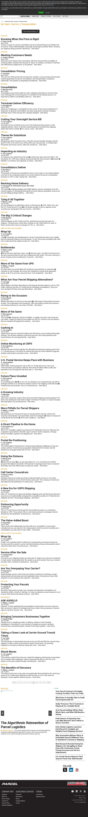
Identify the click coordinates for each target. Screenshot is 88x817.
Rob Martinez (7, 218)
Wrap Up (6, 231)
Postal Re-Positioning (13, 440)
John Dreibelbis (8, 362)
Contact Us (5, 801)
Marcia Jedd (7, 458)
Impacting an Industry (14, 151)
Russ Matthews (8, 346)
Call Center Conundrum (14, 472)
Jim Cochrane (7, 378)
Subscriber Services (25, 791)
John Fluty (6, 73)
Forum (39, 791)
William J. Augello (8, 266)
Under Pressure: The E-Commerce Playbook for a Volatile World (70, 705)
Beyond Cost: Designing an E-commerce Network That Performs (23, 727)
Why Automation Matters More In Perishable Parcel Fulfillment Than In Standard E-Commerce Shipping (70, 737)
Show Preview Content (29, 31)
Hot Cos (65, 16)
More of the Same (11, 311)
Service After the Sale (13, 552)
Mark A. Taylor (7, 202)
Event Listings (6, 798)
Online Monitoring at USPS (16, 343)
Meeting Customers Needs (16, 55)
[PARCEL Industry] (10, 784)
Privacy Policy (50, 5)
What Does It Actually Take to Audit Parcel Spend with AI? (70, 699)
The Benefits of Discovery (16, 667)
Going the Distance (12, 456)
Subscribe (18, 794)
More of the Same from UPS (17, 263)
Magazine (35, 16)
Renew (18, 798)
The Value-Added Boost (15, 520)
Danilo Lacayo (21, 186)
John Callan (30, 186)
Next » (48, 682)
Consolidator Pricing (13, 71)
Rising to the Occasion (14, 295)
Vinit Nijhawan (7, 105)
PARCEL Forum (46, 16)
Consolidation (9, 87)
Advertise (4, 794)
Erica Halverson (8, 426)
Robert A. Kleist (8, 474)
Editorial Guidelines (7, 805)
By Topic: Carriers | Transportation (18, 24)
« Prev (14, 682)
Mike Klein (6, 394)
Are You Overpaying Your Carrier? (20, 568)
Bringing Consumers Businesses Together (25, 616)
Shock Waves (8, 651)
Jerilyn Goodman (8, 57)
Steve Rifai (6, 491)
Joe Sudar (6, 282)
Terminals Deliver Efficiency (17, 103)
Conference (39, 794)
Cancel (18, 803)
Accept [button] (41, 12)
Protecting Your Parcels (15, 584)
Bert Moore (6, 170)
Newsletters (19, 796)
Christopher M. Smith (10, 186)
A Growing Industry (12, 392)
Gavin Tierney (7, 41)
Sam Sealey (7, 734)
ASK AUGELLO (9, 600)
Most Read (56, 688)
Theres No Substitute (13, 135)
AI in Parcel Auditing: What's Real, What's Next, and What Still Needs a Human (70, 712)
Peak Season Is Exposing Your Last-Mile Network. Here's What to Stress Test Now (70, 720)
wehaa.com (83, 802)
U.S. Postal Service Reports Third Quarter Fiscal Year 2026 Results (69, 757)
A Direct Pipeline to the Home (18, 424)
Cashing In (7, 327)
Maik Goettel (7, 507)
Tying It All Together (12, 199)
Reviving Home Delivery (14, 183)
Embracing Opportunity (14, 504)
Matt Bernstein (8, 89)
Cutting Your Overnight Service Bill (21, 119)
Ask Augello (5, 597)
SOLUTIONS (56, 16)
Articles (4, 36)
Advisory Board (40, 796)
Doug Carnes (7, 571)
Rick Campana (7, 314)
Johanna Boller (8, 555)
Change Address (20, 801)
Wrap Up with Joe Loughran (11, 228)
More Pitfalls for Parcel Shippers (20, 408)
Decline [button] (48, 12)
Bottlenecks (8, 247)
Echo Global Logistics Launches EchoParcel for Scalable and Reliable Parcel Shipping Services (69, 729)
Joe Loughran (7, 122)
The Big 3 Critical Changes (16, 215)
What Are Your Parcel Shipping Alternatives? (27, 279)
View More (35, 49)
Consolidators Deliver (13, 167)
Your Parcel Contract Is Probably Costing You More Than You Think (69, 692)
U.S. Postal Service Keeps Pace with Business (27, 360)
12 (44, 682)
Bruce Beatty (7, 298)
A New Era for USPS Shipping (18, 488)
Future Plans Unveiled (14, 376)
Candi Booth (7, 587)
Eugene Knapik (7, 619)
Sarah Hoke (6, 523)
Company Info (8, 791)
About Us (4, 796)
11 (40, 682)
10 (36, 682)
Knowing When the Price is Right (20, 39)
